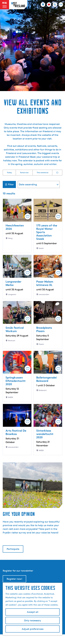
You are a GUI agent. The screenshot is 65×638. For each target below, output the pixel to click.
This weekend (42, 172)
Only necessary (32, 620)
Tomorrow (24, 172)
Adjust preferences (32, 629)
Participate (13, 549)
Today (9, 172)
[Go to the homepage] (18, 4)
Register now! (14, 578)
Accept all (32, 612)
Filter (11, 184)
